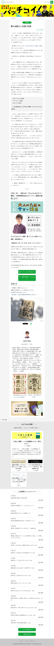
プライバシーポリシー (30, 641)
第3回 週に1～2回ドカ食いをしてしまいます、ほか (24, 607)
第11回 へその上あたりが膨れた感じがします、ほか (24, 545)
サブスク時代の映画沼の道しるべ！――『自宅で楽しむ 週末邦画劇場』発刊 (35, 466)
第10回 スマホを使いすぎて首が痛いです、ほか (23, 552)
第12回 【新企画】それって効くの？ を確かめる (23, 528)
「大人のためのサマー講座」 (31, 46)
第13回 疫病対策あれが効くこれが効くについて (23, 520)
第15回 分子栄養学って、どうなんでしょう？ (22, 505)
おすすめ (13, 18)
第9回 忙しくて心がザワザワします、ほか (21, 560)
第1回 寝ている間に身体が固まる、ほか (21, 622)
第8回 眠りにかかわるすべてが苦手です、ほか (22, 568)
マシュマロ (15, 50)
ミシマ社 (21, 641)
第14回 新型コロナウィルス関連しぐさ (20, 513)
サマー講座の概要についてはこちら (27, 278)
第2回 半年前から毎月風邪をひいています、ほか (23, 615)
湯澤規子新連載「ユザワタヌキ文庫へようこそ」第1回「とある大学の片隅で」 (19, 466)
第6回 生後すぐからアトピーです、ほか (21, 583)
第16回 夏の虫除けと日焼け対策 (19, 498)
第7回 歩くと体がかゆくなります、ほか (21, 575)
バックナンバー (40, 18)
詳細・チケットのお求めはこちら (27, 272)
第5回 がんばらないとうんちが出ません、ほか (22, 590)
